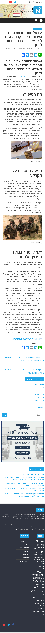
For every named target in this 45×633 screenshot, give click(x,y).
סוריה (34, 591)
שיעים (41, 611)
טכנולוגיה (36, 577)
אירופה (41, 548)
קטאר (36, 605)
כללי (42, 388)
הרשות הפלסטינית (40, 564)
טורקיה (35, 574)
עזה (33, 597)
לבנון (6, 48)
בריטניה (41, 555)
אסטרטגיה (21, 48)
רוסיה (41, 608)
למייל (15, 529)
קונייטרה (34, 603)
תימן (42, 614)
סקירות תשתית (39, 404)
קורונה (41, 605)
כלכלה (41, 587)
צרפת (38, 603)
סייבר (37, 594)
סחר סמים (41, 594)
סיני (43, 597)
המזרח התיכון (36, 559)
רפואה (36, 609)
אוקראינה (36, 540)
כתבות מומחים (39, 394)
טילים (42, 578)
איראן (40, 544)
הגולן (42, 559)
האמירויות (37, 557)
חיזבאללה (14, 48)
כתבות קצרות (40, 397)
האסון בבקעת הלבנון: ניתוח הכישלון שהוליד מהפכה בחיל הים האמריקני (23, 371)
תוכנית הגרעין (35, 611)
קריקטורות (41, 407)
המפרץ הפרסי (40, 561)
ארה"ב (40, 552)
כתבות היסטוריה (39, 391)
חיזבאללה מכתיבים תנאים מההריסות (33, 474)
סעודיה (38, 597)
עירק (41, 600)
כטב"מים (38, 584)
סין (34, 594)
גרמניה (36, 555)
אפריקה (35, 548)
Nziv (28, 48)
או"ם (42, 541)
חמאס (41, 574)
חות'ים (41, 568)
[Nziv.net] (41, 20)
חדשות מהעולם (39, 384)
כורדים (42, 584)
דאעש (42, 557)
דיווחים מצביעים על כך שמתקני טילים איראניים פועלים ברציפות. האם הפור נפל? (24, 359)
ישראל (9, 48)
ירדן (42, 582)
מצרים (41, 591)
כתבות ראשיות (37, 29)
